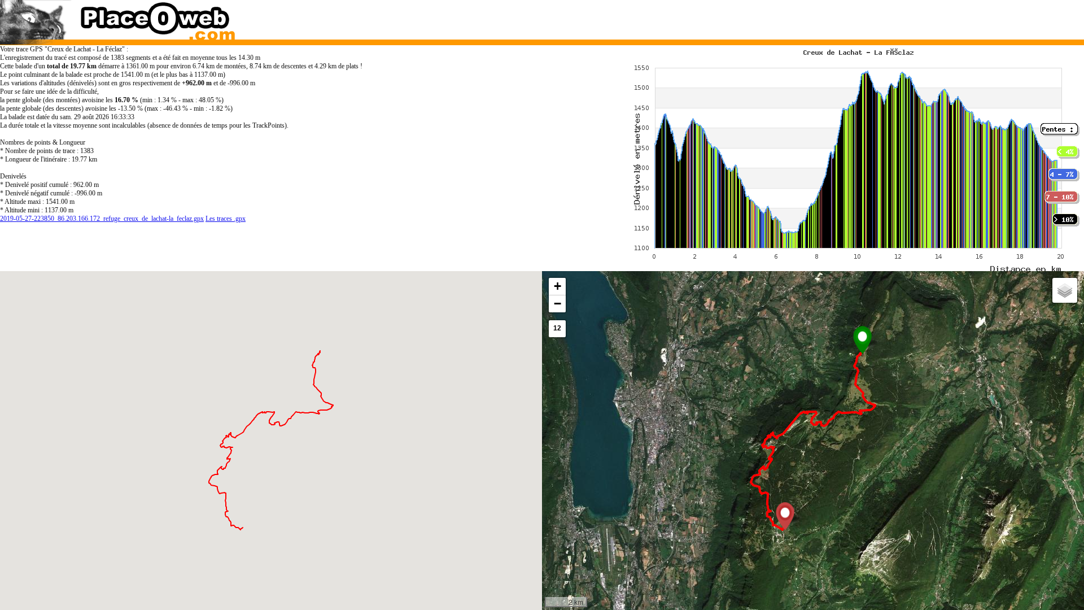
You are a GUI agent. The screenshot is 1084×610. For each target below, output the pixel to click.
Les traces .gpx (226, 219)
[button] (862, 340)
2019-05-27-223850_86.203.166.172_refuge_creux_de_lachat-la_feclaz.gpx (102, 219)
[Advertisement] (798, 17)
